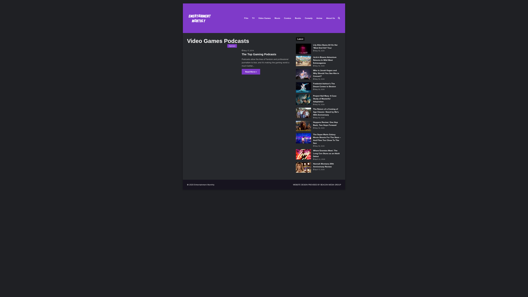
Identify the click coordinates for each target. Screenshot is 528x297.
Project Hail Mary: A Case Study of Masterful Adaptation (324, 99)
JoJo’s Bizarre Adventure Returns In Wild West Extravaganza (324, 60)
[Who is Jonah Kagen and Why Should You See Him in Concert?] (303, 74)
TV (253, 18)
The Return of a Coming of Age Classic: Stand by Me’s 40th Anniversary (326, 112)
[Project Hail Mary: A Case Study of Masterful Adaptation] (303, 99)
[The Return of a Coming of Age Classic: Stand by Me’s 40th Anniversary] (303, 113)
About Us (330, 18)
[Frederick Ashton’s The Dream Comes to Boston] (303, 87)
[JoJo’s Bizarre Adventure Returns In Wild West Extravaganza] (303, 61)
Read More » (251, 72)
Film (246, 18)
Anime (319, 18)
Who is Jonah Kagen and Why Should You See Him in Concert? (326, 73)
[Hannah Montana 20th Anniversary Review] (303, 167)
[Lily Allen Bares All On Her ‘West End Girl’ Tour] (303, 49)
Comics (287, 18)
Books (298, 18)
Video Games (264, 18)
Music (277, 18)
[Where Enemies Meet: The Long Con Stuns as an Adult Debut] (303, 154)
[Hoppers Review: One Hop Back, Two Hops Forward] (303, 126)
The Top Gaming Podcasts (259, 54)
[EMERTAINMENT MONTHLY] (199, 18)
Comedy (309, 18)
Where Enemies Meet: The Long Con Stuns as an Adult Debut (326, 153)
